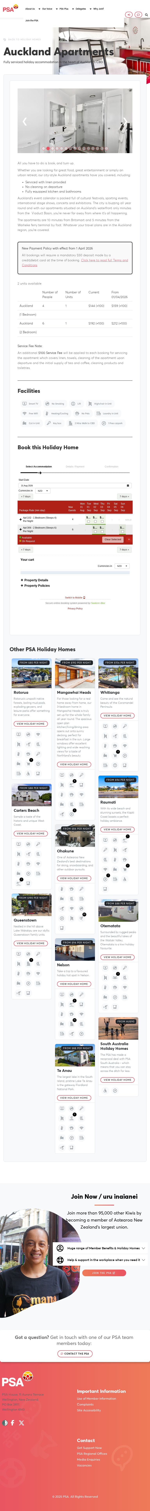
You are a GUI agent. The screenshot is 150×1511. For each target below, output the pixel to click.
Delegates (81, 8)
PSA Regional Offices (92, 1454)
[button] (31, 9)
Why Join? (98, 8)
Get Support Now (89, 1448)
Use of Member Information (96, 1398)
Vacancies (84, 1465)
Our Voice (47, 8)
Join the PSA (31, 20)
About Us (30, 8)
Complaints (85, 1404)
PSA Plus (64, 8)
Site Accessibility (89, 1410)
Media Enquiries (88, 1459)
